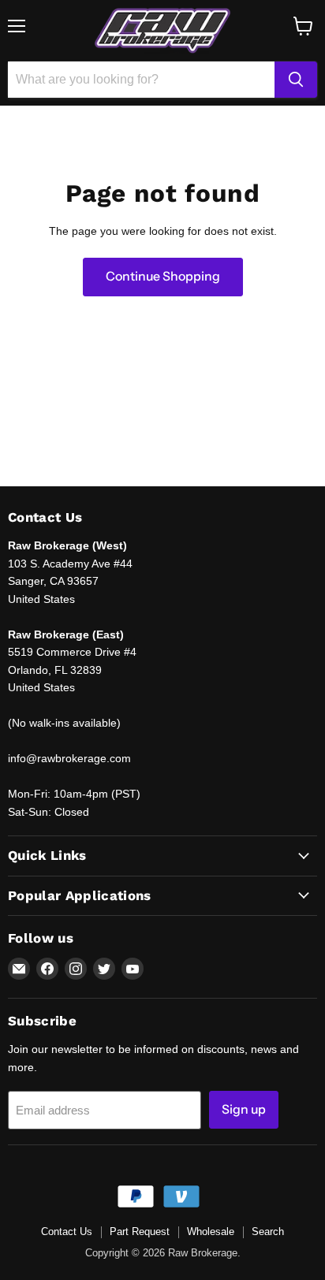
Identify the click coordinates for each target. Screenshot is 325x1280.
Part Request (140, 1231)
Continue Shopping (163, 276)
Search (268, 1231)
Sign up (244, 1109)
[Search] (296, 79)
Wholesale (210, 1231)
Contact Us (66, 1231)
